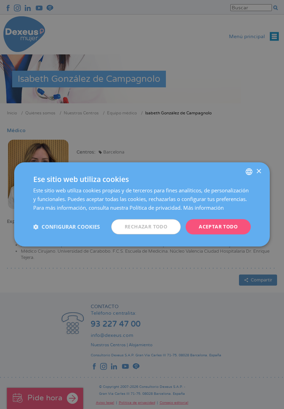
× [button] (258, 171)
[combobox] (249, 171)
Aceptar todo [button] (218, 226)
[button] (66, 226)
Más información (203, 207)
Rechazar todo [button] (146, 226)
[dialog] (142, 204)
